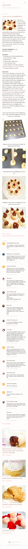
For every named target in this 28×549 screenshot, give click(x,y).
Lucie (8, 329)
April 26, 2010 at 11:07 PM (12, 387)
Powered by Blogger (15, 542)
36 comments (8, 480)
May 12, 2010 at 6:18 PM (11, 420)
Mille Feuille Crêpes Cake (12, 478)
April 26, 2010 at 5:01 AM (12, 325)
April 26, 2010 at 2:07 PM (12, 368)
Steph (8, 392)
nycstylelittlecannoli (11, 243)
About (18, 8)
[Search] (25, 2)
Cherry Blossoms (11, 401)
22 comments (8, 506)
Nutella (22, 235)
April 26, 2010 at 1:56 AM (12, 262)
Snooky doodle (10, 383)
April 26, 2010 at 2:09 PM (12, 379)
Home (4, 8)
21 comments (8, 533)
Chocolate (7, 235)
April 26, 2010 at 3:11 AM (12, 287)
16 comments (8, 455)
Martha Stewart (16, 235)
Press (14, 8)
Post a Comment (6, 423)
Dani (8, 412)
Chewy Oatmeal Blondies (12, 504)
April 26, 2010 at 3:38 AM (12, 301)
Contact (9, 8)
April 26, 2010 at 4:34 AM (12, 316)
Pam (8, 305)
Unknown (9, 347)
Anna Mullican (10, 291)
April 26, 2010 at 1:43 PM (12, 356)
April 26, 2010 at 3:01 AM (12, 274)
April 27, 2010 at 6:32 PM (12, 397)
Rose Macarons (8, 531)
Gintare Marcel (18, 544)
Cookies (11, 235)
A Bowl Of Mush (11, 320)
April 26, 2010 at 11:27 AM (12, 343)
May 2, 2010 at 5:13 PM (11, 408)
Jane (8, 278)
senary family (10, 266)
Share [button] (3, 233)
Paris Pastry (6, 5)
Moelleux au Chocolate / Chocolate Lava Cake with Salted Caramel (13, 451)
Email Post (8, 233)
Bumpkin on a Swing (12, 254)
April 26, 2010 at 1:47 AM (12, 249)
